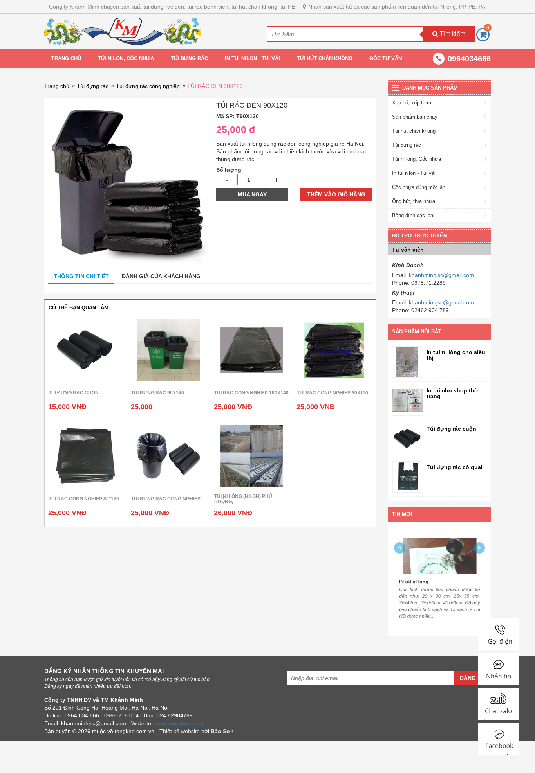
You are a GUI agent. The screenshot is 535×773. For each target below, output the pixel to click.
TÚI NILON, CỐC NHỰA (126, 58)
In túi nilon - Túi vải (414, 173)
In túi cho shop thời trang (453, 393)
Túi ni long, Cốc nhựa (416, 159)
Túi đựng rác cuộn (451, 429)
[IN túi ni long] (439, 549)
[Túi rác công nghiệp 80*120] (85, 456)
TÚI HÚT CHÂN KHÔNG (324, 58)
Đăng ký (472, 678)
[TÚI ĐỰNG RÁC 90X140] (168, 350)
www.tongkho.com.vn (180, 723)
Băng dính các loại (413, 215)
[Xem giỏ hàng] (483, 34)
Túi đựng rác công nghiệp (148, 86)
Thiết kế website (179, 731)
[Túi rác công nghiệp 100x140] (251, 350)
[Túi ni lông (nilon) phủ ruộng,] (251, 456)
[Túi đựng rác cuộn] (85, 350)
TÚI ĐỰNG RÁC (189, 58)
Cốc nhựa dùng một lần (418, 187)
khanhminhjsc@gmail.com (441, 275)
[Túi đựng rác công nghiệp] (168, 456)
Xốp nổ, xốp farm (411, 103)
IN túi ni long (409, 582)
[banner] (122, 31)
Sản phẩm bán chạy (414, 117)
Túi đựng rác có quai (455, 467)
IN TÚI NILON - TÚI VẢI (252, 58)
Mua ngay (252, 194)
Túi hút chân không (414, 131)
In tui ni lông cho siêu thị (456, 355)
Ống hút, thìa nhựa (413, 201)
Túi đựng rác (92, 86)
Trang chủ (66, 58)
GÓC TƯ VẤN (385, 58)
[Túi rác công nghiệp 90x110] (334, 350)
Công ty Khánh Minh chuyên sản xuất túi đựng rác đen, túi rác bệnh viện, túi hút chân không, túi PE (172, 7)
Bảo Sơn (222, 731)
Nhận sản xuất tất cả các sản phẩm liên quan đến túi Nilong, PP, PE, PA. (397, 7)
